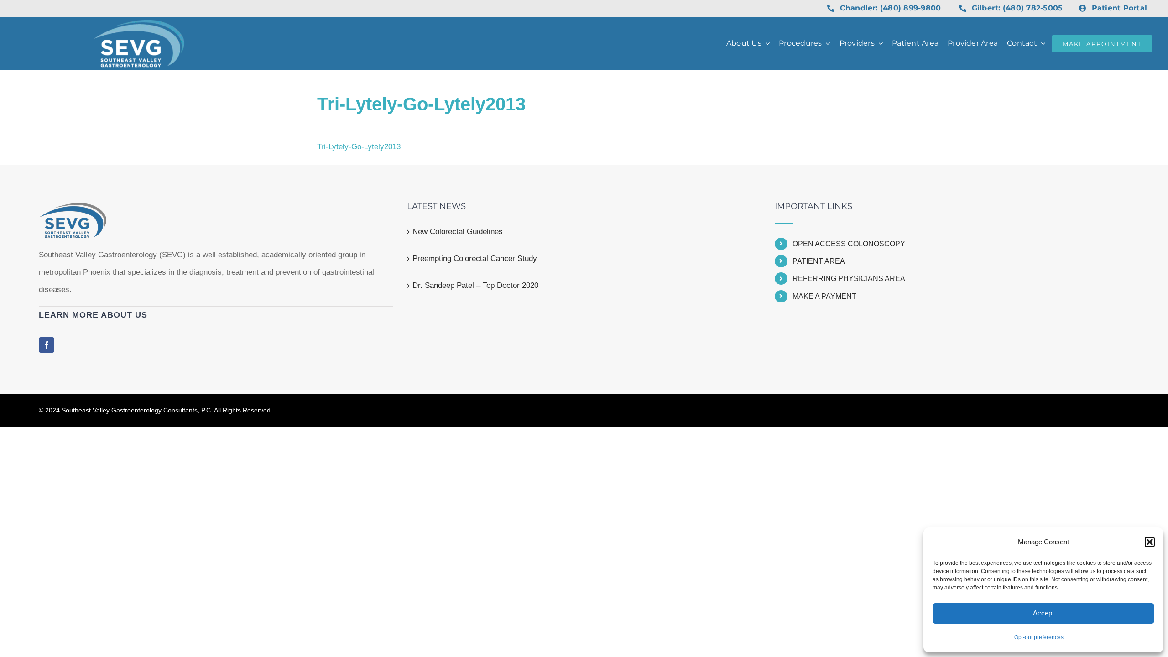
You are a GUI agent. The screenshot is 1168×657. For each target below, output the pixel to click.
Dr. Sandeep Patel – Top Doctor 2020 (475, 285)
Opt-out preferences (1039, 637)
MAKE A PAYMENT (824, 296)
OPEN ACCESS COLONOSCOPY (849, 244)
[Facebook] (46, 345)
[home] (73, 210)
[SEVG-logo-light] (139, 23)
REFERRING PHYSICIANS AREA (849, 278)
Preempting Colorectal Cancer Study (474, 258)
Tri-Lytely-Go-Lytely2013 (359, 146)
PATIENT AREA (819, 261)
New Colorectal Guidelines (457, 231)
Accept (1043, 613)
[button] (1149, 542)
